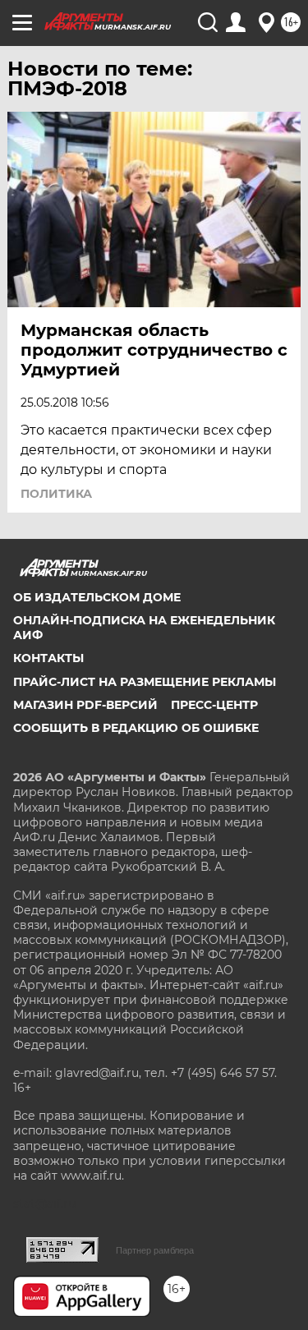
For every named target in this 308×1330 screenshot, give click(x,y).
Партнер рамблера (155, 1250)
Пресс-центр (214, 704)
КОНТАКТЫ (48, 658)
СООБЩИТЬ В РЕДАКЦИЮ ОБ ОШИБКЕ (136, 727)
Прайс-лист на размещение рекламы (144, 681)
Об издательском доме (97, 597)
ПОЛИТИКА (56, 493)
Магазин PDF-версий (85, 704)
